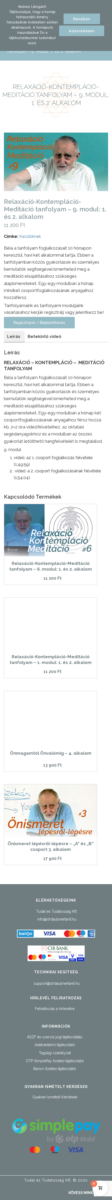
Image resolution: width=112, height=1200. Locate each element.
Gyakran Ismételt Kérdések (54, 1097)
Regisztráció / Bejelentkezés (39, 323)
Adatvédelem (82, 31)
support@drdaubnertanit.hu (57, 983)
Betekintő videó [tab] (44, 336)
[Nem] (105, 25)
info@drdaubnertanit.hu (56, 919)
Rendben (81, 19)
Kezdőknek (30, 236)
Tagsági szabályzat (55, 1053)
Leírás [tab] (13, 336)
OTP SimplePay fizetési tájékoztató (55, 1061)
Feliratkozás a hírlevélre (54, 1009)
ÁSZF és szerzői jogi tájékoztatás (54, 1037)
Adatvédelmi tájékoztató (55, 1045)
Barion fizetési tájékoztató (54, 1069)
